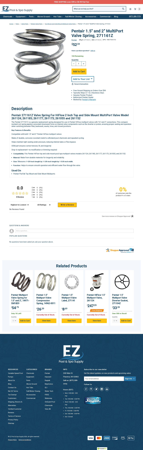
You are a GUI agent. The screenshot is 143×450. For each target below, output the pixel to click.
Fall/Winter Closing (73, 16)
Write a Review (67, 205)
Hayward (48, 377)
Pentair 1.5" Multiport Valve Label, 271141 (69, 298)
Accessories (90, 16)
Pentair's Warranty (89, 100)
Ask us (92, 51)
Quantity (75, 60)
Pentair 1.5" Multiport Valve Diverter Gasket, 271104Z (120, 299)
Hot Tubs (57, 16)
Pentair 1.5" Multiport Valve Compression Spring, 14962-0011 (45, 299)
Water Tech (49, 391)
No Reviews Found (16, 209)
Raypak (47, 380)
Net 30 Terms (13, 391)
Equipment (20, 16)
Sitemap (11, 423)
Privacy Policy (13, 420)
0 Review (23, 197)
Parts (31, 16)
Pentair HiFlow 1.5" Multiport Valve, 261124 (96, 298)
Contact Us (12, 388)
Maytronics (49, 384)
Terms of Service (14, 416)
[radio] (71, 187)
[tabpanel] (21, 298)
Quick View (21, 283)
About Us (11, 380)
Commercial (105, 16)
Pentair (47, 373)
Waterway (48, 398)
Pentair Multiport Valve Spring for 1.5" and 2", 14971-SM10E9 (20, 299)
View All (48, 409)
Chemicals (7, 16)
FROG (47, 395)
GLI (46, 388)
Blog (116, 16)
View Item (46, 321)
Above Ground (43, 16)
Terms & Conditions (24, 440)
